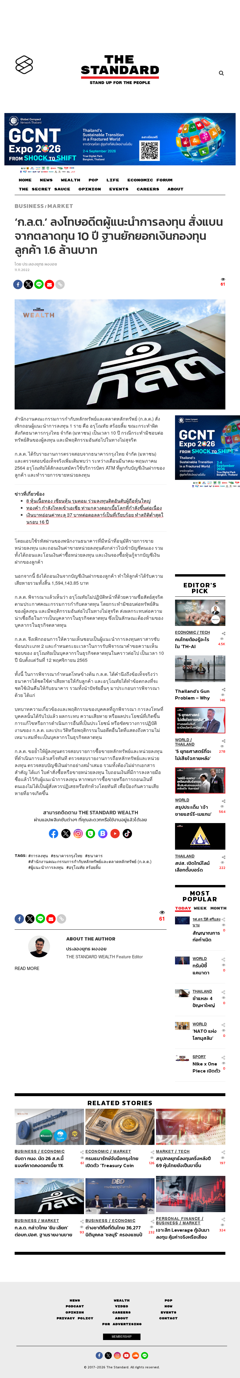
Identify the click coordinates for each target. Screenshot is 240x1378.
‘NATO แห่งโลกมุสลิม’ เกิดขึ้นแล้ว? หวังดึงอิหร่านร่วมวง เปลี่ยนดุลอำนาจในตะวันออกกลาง (207, 1034)
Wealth (122, 1300)
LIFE (112, 180)
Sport (199, 1057)
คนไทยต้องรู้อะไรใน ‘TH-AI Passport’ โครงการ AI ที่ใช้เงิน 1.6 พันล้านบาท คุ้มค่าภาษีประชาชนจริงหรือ (192, 642)
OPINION (89, 189)
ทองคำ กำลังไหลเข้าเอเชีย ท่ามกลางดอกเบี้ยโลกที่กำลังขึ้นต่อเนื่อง (94, 507)
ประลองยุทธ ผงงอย (39, 264)
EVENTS (118, 189)
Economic (185, 632)
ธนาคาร (95, 855)
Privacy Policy (74, 1318)
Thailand (185, 744)
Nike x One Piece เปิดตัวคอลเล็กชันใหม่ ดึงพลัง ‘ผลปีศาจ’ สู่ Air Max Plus (206, 1067)
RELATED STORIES (120, 1103)
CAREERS (148, 189)
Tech (205, 632)
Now (168, 1306)
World (182, 740)
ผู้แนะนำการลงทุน (47, 867)
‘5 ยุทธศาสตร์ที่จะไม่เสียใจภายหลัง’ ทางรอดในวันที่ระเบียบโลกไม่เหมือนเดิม (193, 754)
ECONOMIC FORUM (149, 180)
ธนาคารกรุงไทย (67, 855)
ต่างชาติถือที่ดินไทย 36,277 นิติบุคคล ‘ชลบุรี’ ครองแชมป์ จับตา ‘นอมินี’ (113, 1231)
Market (60, 206)
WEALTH (70, 180)
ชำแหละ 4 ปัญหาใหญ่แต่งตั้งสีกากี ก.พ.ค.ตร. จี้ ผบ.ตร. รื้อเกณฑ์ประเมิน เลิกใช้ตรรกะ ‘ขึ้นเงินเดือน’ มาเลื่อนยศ (206, 1001)
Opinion (75, 1312)
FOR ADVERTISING (122, 1324)
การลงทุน (39, 855)
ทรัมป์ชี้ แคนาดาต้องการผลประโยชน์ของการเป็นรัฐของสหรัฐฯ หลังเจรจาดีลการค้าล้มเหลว (206, 969)
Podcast (75, 1306)
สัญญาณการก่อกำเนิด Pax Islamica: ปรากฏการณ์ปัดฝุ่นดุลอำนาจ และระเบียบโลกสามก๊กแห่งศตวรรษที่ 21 (206, 936)
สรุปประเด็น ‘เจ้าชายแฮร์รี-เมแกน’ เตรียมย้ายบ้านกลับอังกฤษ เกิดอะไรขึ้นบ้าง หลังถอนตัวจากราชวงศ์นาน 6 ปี (193, 810)
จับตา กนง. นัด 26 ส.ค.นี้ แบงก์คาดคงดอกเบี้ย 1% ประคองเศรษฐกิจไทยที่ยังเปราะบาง (40, 1161)
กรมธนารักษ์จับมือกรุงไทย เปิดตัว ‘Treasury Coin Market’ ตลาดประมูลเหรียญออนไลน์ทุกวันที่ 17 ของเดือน (114, 1161)
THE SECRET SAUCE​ (44, 189)
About (121, 1318)
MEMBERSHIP (122, 1336)
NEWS (46, 180)
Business (29, 206)
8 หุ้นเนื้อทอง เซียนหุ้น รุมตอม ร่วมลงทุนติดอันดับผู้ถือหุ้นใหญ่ (88, 500)
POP (93, 180)
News (75, 1300)
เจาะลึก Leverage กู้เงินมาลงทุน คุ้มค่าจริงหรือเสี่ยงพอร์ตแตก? (182, 1233)
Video (121, 1306)
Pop (168, 1300)
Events (168, 1312)
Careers (121, 1312)
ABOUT (175, 189)
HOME (25, 180)
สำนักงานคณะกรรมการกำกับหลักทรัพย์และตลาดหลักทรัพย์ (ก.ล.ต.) (91, 861)
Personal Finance (178, 1218)
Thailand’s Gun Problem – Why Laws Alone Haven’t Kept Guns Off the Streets (192, 694)
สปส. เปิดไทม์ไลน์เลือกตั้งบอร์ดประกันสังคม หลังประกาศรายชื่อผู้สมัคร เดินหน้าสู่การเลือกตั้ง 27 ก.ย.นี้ (192, 866)
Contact (168, 1318)
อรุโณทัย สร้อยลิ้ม (85, 867)
